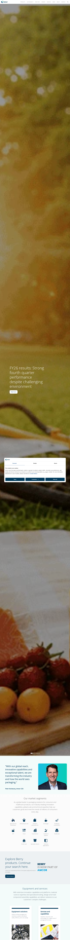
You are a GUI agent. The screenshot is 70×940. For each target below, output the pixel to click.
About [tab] (55, 463)
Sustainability (30, 2)
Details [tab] (35, 463)
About (58, 2)
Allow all (55, 479)
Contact (63, 2)
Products (23, 2)
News (54, 2)
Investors (37, 2)
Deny (15, 479)
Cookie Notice (33, 473)
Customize (34, 479)
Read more (14, 392)
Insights (49, 2)
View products (10, 876)
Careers (43, 2)
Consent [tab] (14, 463)
